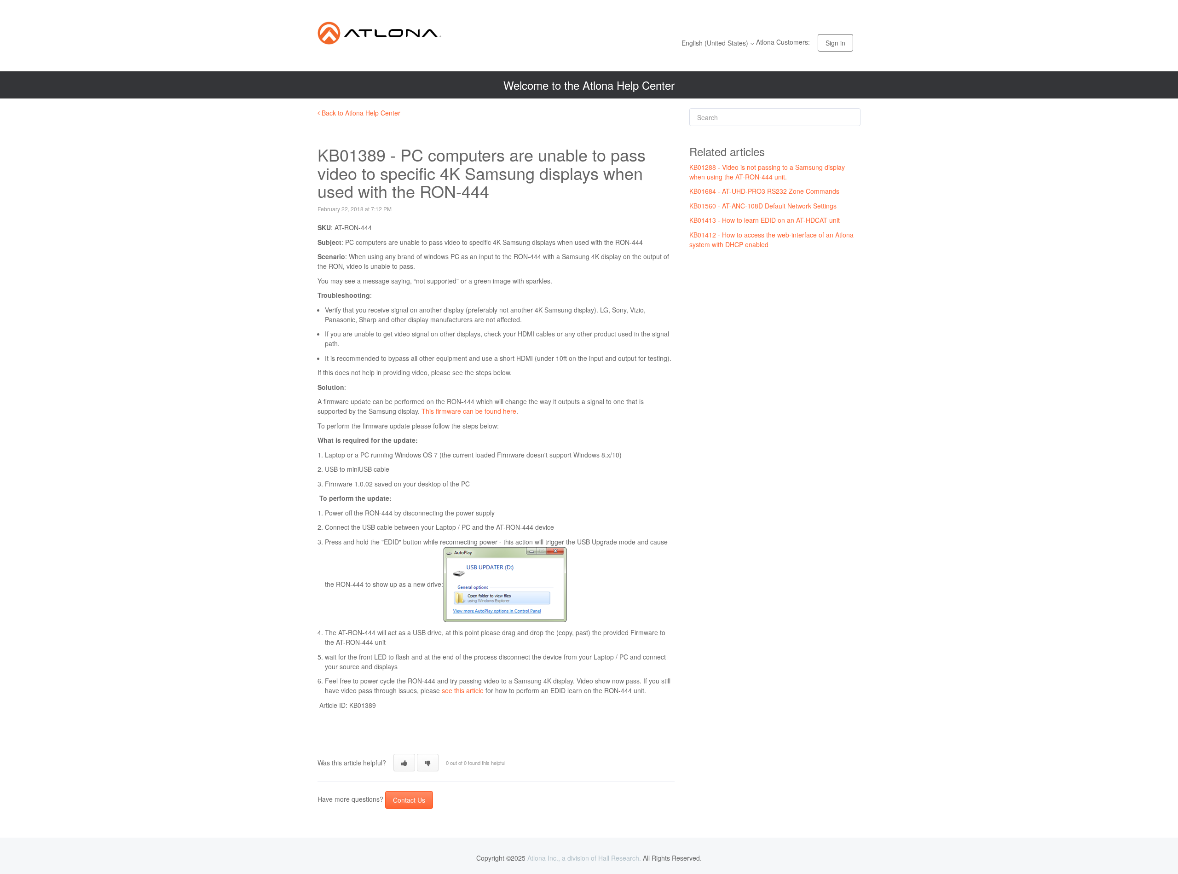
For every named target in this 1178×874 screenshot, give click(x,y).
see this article (463, 690)
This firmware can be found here (469, 411)
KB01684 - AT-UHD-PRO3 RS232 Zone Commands (764, 191)
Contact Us (409, 800)
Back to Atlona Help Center (360, 112)
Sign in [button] (835, 42)
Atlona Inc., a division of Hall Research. (584, 857)
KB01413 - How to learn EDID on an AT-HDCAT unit (764, 220)
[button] (404, 762)
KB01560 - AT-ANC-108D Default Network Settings (763, 205)
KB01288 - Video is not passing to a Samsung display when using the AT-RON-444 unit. (767, 171)
